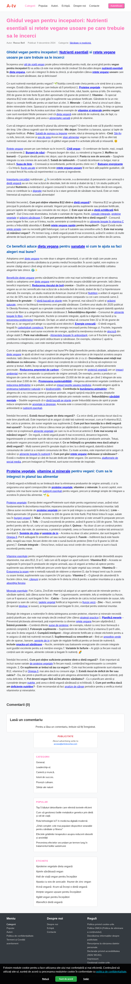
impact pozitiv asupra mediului (74, 385)
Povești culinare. (44, 782)
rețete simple (14, 229)
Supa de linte (24, 164)
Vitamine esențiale (17, 556)
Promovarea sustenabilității (55, 381)
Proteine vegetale (89, 87)
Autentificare (116, 6)
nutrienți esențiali (112, 68)
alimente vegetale (44, 431)
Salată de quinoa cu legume (51, 133)
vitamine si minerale (90, 110)
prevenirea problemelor (20, 320)
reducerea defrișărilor (19, 385)
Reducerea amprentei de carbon (39, 369)
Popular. (43, 5)
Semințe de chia (29, 533)
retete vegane (104, 52)
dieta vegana (17, 72)
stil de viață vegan (34, 64)
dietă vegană (14, 183)
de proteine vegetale (41, 663)
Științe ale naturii (44, 787)
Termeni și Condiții (16, 939)
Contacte (94, 5)
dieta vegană (63, 114)
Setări (86, 979)
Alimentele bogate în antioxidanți (68, 335)
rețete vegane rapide (63, 225)
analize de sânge (74, 686)
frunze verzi (89, 602)
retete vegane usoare (69, 168)
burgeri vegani (22, 518)
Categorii (30, 5)
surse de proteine (58, 625)
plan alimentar (71, 137)
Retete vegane (15, 148)
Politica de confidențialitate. (20, 935)
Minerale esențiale (17, 590)
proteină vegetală (97, 369)
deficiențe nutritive (22, 686)
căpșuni (33, 579)
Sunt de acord (66, 979)
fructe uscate (28, 168)
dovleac (23, 606)
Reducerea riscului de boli (48, 285)
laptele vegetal (47, 602)
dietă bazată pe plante (49, 300)
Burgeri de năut (35, 152)
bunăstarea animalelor (93, 389)
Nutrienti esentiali (73, 52)
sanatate (78, 246)
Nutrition (93, 293)
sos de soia (44, 137)
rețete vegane (78, 454)
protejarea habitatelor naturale (24, 389)
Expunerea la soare (18, 571)
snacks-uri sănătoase (29, 644)
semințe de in (50, 533)
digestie (37, 191)
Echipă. (66, 5)
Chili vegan (73, 148)
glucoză (111, 331)
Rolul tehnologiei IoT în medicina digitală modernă (61, 821)
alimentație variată (59, 118)
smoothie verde (112, 636)
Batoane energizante (110, 164)
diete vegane (32, 258)
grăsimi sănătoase (29, 217)
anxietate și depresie (44, 404)
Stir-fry (117, 133)
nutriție (31, 682)
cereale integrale (100, 214)
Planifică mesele (112, 617)
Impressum (93, 958)
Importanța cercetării (18, 179)
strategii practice (89, 617)
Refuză (45, 979)
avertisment (12, 943)
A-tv (11, 5)
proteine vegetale (62, 487)
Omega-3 (12, 537)
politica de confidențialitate (111, 971)
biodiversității (53, 389)
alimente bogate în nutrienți (34, 454)
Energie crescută (85, 323)
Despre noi (79, 5)
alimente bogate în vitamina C (107, 221)
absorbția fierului (16, 583)
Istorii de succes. (45, 777)
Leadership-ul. (43, 767)
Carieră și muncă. (45, 772)
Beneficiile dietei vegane (21, 277)
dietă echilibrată (103, 210)
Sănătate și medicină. (80, 43)
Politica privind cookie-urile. (101, 924)
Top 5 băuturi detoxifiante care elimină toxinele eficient (64, 807)
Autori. (54, 5)
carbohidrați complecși (30, 327)
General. (40, 762)
